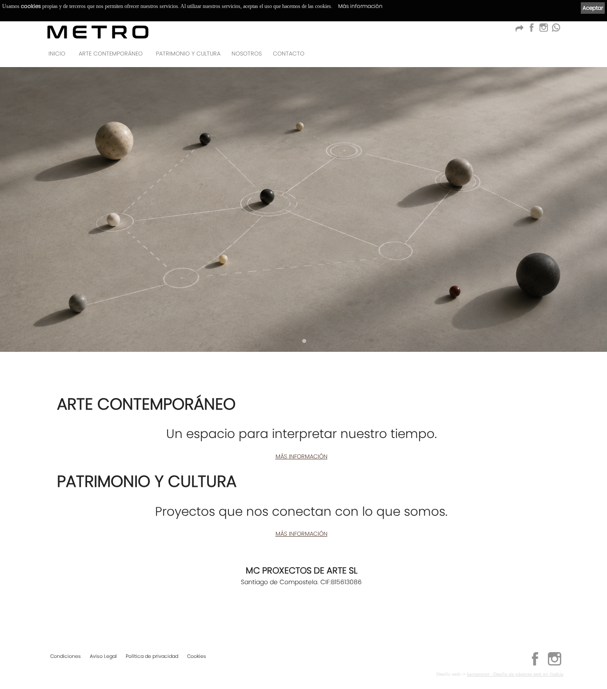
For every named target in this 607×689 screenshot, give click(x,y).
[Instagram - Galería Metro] (554, 664)
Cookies (196, 656)
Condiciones (65, 656)
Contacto (288, 53)
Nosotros (247, 53)
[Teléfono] (554, 56)
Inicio (56, 53)
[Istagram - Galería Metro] (543, 30)
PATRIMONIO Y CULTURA (188, 53)
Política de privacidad (152, 656)
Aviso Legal (103, 656)
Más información (360, 6)
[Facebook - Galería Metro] (531, 30)
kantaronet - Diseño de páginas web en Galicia (515, 674)
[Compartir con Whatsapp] (555, 30)
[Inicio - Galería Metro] (98, 32)
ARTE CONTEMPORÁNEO (111, 53)
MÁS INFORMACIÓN (301, 456)
